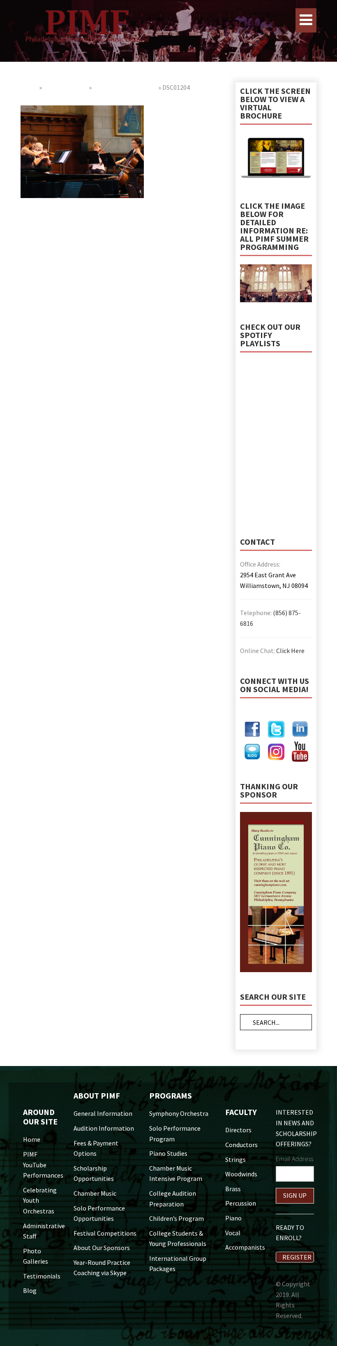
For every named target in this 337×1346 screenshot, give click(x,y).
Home (29, 87)
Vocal (232, 1233)
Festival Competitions (105, 1233)
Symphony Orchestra (178, 1113)
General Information (103, 1113)
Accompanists (245, 1247)
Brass (233, 1189)
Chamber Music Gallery (125, 87)
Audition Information (104, 1128)
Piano (233, 1218)
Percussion (240, 1203)
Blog (30, 1290)
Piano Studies (168, 1153)
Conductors (241, 1145)
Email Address (294, 1159)
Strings (235, 1159)
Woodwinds (241, 1174)
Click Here (290, 650)
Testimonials (41, 1276)
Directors (238, 1130)
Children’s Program (176, 1218)
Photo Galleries (65, 87)
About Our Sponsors (102, 1247)
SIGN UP (295, 1195)
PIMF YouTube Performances (43, 1164)
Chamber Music (95, 1193)
